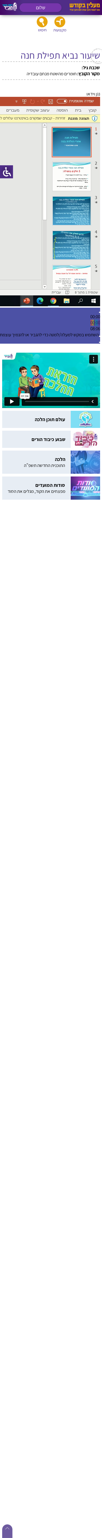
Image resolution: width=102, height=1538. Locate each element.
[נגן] (99, 312)
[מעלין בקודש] (84, 10)
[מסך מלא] (99, 342)
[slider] (95, 323)
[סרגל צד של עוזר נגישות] (6, 171)
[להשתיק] (99, 336)
